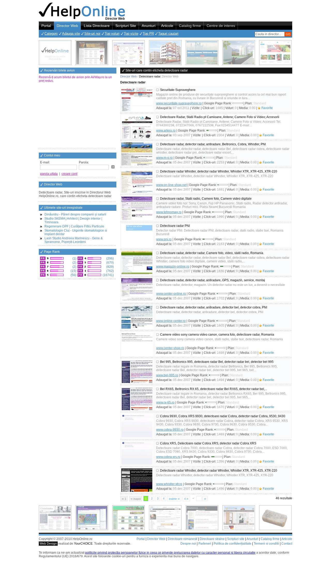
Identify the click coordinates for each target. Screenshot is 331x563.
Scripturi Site (125, 26)
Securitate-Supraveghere (177, 90)
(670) (110, 262)
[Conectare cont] (113, 167)
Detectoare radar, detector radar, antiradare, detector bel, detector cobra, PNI (213, 307)
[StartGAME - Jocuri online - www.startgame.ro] (92, 517)
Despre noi (188, 543)
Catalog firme (190, 26)
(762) (110, 271)
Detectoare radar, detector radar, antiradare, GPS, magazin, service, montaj (212, 280)
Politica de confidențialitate (232, 543)
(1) (74, 258)
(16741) (108, 275)
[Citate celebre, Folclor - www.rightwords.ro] (92, 52)
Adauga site (71, 33)
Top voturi (112, 33)
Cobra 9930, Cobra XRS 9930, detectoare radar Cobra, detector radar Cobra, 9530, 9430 (222, 416)
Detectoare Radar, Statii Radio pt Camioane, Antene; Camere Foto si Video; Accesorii (219, 117)
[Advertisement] (77, 116)
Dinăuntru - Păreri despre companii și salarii (75, 214)
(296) (110, 258)
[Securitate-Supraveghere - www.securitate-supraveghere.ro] (136, 99)
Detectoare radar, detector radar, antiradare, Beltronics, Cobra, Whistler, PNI (213, 144)
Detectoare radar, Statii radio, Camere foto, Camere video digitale (206, 198)
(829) (110, 267)
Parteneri (204, 543)
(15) (73, 271)
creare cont (69, 174)
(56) (73, 275)
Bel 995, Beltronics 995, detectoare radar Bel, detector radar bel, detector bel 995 (217, 362)
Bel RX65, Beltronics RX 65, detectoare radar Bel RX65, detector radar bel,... (213, 389)
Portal (46, 26)
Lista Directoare (97, 26)
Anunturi (148, 26)
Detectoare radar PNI (175, 226)
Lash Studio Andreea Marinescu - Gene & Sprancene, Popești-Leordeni (73, 240)
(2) (74, 262)
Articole (167, 26)
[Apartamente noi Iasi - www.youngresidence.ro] (165, 52)
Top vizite (131, 33)
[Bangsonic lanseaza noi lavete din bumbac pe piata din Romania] (55, 52)
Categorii (51, 33)
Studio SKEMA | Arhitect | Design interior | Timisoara (73, 220)
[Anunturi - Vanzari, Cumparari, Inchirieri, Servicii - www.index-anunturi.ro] (165, 517)
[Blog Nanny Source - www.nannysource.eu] (202, 517)
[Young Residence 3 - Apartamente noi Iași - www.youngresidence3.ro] (238, 52)
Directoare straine (212, 539)
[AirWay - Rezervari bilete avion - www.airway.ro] (202, 52)
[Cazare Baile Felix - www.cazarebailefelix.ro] (128, 517)
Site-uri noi (92, 33)
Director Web (67, 26)
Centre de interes (221, 26)
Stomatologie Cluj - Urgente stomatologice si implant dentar (75, 232)
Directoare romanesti (182, 539)
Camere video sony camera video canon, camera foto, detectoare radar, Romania (217, 334)
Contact (286, 543)
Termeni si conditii (266, 543)
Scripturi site (235, 539)
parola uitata (49, 174)
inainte (174, 498)
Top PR (148, 33)
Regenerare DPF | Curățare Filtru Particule (74, 226)
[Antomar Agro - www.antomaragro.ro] (275, 52)
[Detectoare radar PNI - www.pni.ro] (136, 235)
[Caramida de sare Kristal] (275, 517)
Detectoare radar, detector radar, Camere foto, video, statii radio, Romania (211, 253)
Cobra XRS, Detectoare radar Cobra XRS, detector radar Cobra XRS (208, 443)
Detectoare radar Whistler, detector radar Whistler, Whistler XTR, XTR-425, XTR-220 (218, 171)
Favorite (267, 108)
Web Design (48, 543)
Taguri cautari (168, 33)
